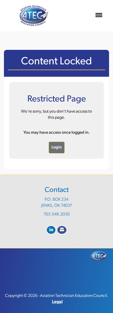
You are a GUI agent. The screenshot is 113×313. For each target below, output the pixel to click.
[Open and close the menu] (85, 15)
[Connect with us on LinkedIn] (51, 230)
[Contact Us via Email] (62, 230)
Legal (57, 302)
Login (57, 147)
